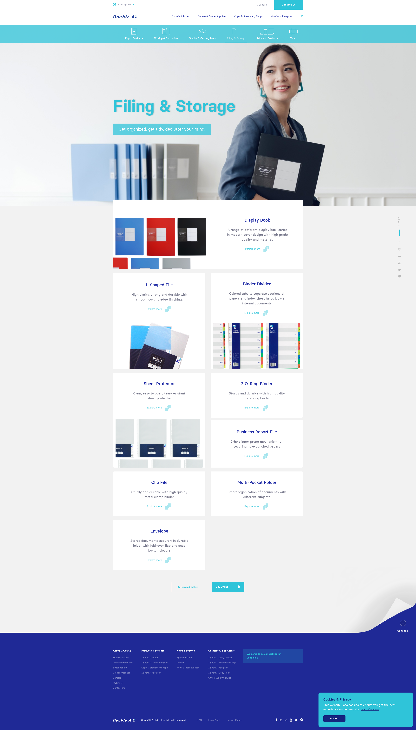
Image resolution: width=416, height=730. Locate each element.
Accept (334, 718)
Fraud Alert (214, 719)
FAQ (199, 719)
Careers (262, 4)
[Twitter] (296, 720)
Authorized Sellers (187, 587)
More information (370, 709)
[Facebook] (276, 720)
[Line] (301, 720)
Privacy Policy (234, 719)
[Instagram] (281, 720)
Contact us (289, 4)
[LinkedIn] (286, 720)
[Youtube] (291, 720)
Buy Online (222, 586)
